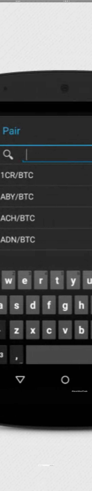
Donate (48, 1)
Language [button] (73, 1)
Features (23, 1)
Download (28, 1)
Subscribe (51, 465)
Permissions (38, 1)
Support (33, 1)
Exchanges (44, 1)
